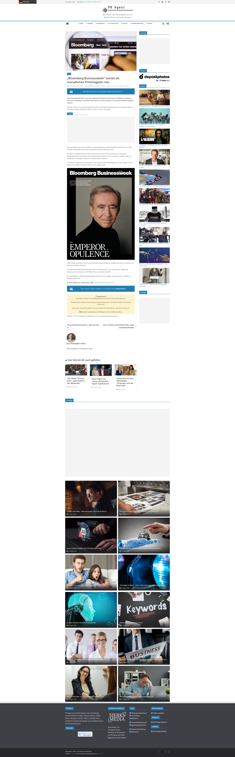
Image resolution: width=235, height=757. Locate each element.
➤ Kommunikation (137, 23)
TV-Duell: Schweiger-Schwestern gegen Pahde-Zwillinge (86, 585)
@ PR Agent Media (159, 722)
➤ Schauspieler (113, 23)
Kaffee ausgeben (158, 713)
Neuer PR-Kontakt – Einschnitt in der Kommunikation (85, 697)
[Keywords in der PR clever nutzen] (144, 610)
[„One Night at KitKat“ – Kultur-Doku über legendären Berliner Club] (144, 572)
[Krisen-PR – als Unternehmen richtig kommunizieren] (91, 647)
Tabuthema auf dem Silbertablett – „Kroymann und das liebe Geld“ (125, 382)
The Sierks (121, 738)
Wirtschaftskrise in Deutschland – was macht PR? (137, 697)
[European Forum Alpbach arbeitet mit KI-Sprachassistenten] (144, 535)
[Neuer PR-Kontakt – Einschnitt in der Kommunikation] (91, 684)
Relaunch (122, 86)
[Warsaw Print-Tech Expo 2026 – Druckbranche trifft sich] (144, 499)
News (69, 74)
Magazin (103, 86)
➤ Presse (149, 23)
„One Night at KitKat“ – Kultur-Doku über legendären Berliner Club (142, 585)
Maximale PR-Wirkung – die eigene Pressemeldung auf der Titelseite (143, 660)
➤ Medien (89, 23)
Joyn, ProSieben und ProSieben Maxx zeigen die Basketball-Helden (118, 326)
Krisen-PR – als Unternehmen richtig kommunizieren (85, 660)
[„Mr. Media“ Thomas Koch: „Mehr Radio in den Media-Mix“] (76, 366)
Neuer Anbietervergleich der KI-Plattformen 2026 (84, 548)
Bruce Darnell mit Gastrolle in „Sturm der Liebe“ (83, 326)
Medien (109, 86)
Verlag (127, 86)
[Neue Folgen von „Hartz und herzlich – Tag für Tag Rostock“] (101, 366)
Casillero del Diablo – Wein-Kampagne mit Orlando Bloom (86, 511)
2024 (92, 86)
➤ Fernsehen (100, 23)
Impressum (135, 732)
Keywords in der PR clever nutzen (131, 623)
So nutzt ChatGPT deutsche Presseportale (81, 623)
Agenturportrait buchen (138, 725)
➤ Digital (124, 23)
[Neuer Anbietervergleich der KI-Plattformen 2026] (91, 535)
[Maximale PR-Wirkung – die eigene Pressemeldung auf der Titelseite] (144, 647)
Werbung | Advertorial (138, 713)
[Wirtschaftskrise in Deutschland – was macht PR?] (144, 684)
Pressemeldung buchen (139, 722)
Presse (113, 86)
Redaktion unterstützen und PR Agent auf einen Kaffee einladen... (101, 312)
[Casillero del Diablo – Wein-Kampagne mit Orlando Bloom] (91, 499)
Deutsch (25, 2)
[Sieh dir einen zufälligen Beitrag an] (167, 23)
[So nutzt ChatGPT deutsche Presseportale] (91, 610)
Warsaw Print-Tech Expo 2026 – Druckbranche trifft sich (139, 511)
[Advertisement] (101, 130)
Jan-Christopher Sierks (74, 86)
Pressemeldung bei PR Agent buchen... (104, 282)
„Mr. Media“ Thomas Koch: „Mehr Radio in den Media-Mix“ (76, 380)
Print (117, 86)
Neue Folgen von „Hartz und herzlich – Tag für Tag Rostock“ (100, 381)
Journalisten (97, 86)
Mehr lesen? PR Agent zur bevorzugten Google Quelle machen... (102, 91)
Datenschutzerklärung (138, 729)
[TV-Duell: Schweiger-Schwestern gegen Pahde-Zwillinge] (91, 572)
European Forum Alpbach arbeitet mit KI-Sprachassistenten (140, 548)
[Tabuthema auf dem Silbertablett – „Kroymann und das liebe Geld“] (126, 366)
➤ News (80, 23)
